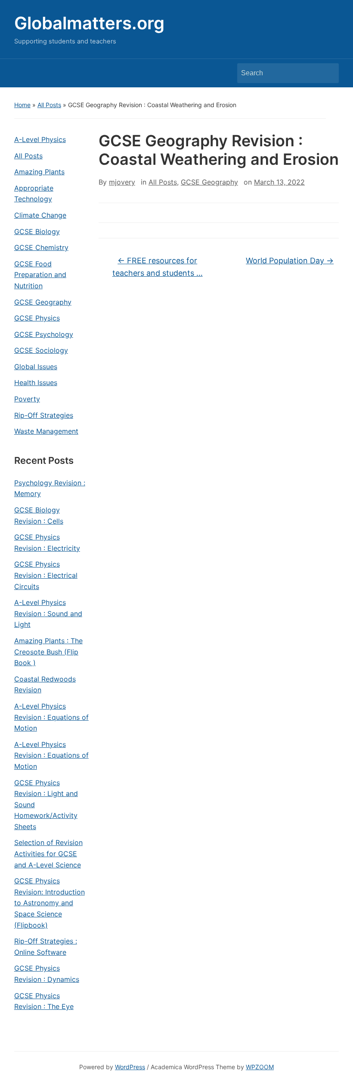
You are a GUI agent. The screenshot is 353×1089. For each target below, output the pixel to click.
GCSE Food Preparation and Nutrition (40, 274)
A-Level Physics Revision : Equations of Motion (51, 717)
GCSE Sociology (41, 350)
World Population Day (290, 260)
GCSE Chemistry (41, 247)
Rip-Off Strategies (43, 415)
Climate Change (40, 215)
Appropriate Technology (33, 194)
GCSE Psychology (43, 334)
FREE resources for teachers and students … (157, 267)
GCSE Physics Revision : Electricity (47, 542)
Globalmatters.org (89, 23)
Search (328, 73)
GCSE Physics (37, 318)
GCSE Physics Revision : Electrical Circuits (45, 575)
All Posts (49, 104)
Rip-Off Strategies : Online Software (45, 946)
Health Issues (35, 382)
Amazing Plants (39, 171)
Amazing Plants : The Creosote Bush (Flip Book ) (48, 651)
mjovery (122, 182)
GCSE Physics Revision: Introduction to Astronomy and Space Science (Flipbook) (49, 902)
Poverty (27, 399)
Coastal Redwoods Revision (45, 684)
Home (22, 104)
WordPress (130, 1066)
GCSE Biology (37, 231)
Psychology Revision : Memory (49, 488)
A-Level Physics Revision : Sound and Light (48, 613)
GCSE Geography (42, 302)
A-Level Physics (40, 139)
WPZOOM (260, 1066)
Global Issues (35, 366)
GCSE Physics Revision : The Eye (44, 1001)
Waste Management (46, 431)
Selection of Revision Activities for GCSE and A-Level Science (48, 853)
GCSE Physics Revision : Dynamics (46, 974)
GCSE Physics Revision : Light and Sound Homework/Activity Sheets (46, 804)
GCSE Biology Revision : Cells (38, 515)
